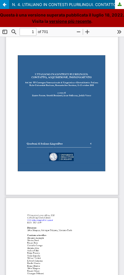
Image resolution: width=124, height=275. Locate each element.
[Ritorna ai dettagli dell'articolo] (4, 4)
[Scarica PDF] (119, 4)
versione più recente (70, 21)
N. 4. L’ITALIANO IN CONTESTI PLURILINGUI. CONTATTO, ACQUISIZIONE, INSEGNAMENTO (68, 4)
